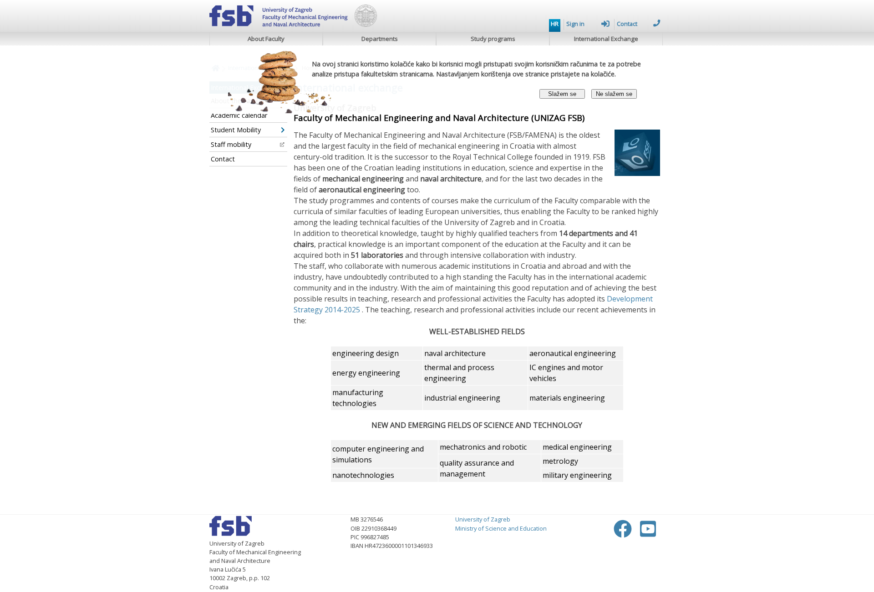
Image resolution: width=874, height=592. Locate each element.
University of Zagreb (482, 519)
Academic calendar (239, 115)
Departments (379, 39)
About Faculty (266, 39)
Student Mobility (236, 129)
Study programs (493, 39)
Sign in (575, 24)
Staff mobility (231, 144)
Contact (627, 24)
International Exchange (606, 39)
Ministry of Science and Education (501, 528)
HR (555, 24)
